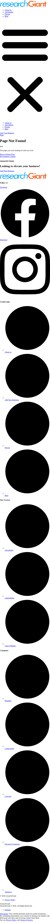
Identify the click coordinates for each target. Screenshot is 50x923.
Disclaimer (4, 914)
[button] (25, 69)
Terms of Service (26, 920)
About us (8, 10)
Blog (6, 16)
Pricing (7, 14)
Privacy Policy (11, 920)
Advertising (9, 12)
